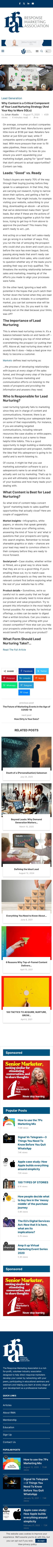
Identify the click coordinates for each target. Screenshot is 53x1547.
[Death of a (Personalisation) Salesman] (26, 754)
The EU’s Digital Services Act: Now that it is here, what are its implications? (34, 1226)
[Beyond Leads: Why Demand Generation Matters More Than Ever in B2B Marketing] (26, 800)
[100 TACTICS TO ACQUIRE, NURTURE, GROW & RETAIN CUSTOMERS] (26, 993)
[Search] (41, 51)
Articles (7, 1405)
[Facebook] (19, 3)
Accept (41, 1540)
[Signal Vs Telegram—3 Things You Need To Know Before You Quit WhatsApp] (9, 1139)
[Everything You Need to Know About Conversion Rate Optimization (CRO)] (26, 896)
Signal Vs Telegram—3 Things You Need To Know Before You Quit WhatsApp (32, 1143)
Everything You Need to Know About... (26, 915)
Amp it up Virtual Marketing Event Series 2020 (33, 1249)
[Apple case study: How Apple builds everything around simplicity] (9, 1164)
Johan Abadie (12, 114)
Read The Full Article (14, 649)
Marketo (7, 360)
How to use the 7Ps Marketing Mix (30, 1122)
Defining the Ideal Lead (26, 869)
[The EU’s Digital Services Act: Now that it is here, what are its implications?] (9, 1223)
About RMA (9, 1412)
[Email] (33, 3)
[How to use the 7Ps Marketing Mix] (9, 1122)
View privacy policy (27, 1544)
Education (8, 1427)
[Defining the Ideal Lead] (26, 850)
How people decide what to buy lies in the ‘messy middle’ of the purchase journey (33, 1202)
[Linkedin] (28, 3)
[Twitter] (24, 3)
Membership (10, 1419)
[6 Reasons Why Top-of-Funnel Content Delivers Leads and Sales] (26, 943)
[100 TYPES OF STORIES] (9, 1184)
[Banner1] (26, 1080)
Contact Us (9, 1442)
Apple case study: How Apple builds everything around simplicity (33, 1165)
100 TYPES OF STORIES (33, 1182)
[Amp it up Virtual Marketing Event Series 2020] (9, 1247)
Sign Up (7, 1434)
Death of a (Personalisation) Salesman (26, 772)
